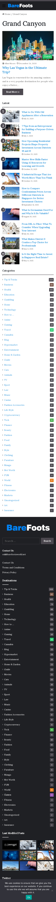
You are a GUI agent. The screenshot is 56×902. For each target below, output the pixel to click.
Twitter (6, 878)
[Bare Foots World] (20, 5)
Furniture (9, 460)
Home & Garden (12, 354)
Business (8, 284)
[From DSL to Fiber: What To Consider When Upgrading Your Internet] (10, 228)
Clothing (8, 455)
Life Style (9, 410)
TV (5, 380)
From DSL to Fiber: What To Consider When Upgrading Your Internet (37, 227)
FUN (6, 475)
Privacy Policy (9, 572)
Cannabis (8, 334)
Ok (28, 897)
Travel (7, 329)
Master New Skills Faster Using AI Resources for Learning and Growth (35, 162)
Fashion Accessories (14, 405)
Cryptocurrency (12, 415)
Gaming (8, 324)
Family (7, 445)
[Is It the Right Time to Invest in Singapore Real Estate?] (10, 258)
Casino (7, 400)
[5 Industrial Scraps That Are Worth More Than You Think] (10, 179)
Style (6, 450)
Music (7, 395)
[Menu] (3, 6)
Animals (8, 374)
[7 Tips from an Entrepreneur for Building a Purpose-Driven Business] (10, 130)
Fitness (8, 485)
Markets (8, 495)
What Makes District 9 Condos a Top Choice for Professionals (35, 242)
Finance (8, 425)
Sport (7, 385)
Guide (7, 359)
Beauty (7, 430)
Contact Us (8, 562)
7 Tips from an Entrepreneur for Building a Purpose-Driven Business (37, 129)
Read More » (12, 91)
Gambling (9, 299)
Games (7, 794)
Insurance (9, 510)
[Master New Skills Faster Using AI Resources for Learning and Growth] (10, 164)
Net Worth (9, 470)
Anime (7, 319)
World (7, 480)
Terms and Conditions (13, 567)
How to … (9, 314)
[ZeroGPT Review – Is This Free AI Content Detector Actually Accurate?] (10, 844)
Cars (6, 369)
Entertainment (11, 349)
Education (9, 294)
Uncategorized (11, 500)
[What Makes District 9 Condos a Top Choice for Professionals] (10, 243)
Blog (6, 339)
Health (7, 289)
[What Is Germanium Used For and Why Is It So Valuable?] (10, 214)
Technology (10, 309)
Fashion (8, 435)
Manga (7, 465)
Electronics (10, 490)
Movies (7, 364)
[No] (52, 890)
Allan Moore (10, 63)
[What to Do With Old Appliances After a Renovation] (10, 116)
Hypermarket (11, 344)
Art (5, 505)
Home (7, 14)
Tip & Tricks (10, 279)
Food (6, 440)
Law (6, 390)
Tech (6, 420)
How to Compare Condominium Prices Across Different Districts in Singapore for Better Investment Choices (36, 195)
